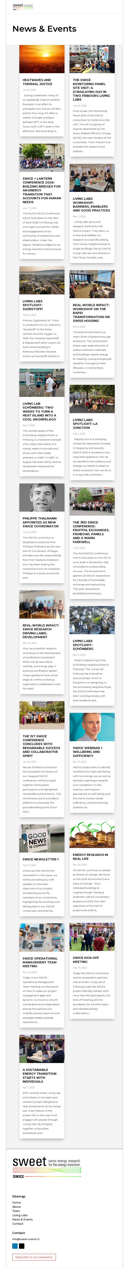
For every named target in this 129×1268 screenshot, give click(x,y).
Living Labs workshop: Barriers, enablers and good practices (91, 204)
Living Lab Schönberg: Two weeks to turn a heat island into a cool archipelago (39, 411)
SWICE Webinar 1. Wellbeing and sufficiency (88, 752)
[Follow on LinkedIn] (15, 1246)
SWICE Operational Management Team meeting (40, 962)
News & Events (22, 1219)
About (16, 1206)
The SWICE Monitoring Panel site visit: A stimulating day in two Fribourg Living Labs (91, 89)
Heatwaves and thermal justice (37, 82)
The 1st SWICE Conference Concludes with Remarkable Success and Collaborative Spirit (41, 746)
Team (16, 1211)
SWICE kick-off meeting (86, 960)
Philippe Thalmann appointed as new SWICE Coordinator (41, 522)
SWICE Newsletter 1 (40, 859)
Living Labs (20, 1215)
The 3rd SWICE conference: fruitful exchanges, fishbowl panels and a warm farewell (91, 532)
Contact (17, 1223)
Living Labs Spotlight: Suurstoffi (33, 305)
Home (16, 1202)
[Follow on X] (21, 1246)
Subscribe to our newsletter (34, 1257)
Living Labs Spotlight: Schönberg (83, 645)
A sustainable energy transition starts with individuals (39, 1075)
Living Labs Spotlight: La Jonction (85, 424)
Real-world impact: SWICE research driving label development (41, 631)
